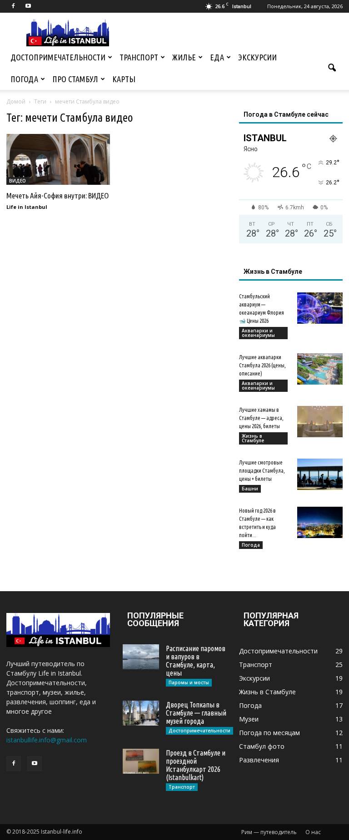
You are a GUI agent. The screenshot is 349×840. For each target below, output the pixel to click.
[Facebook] (13, 6)
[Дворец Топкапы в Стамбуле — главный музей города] (141, 713)
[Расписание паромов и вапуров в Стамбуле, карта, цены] (141, 656)
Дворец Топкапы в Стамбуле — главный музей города (196, 713)
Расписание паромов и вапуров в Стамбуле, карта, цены (195, 660)
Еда (217, 57)
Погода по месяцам (269, 732)
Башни (250, 488)
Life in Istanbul (26, 206)
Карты (123, 79)
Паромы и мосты (189, 682)
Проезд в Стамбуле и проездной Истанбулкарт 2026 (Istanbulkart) (195, 765)
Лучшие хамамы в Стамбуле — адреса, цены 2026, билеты (261, 418)
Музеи (249, 719)
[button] (332, 68)
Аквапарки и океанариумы (258, 332)
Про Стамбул (75, 79)
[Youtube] (28, 6)
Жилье (184, 57)
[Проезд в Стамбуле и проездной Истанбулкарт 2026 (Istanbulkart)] (141, 761)
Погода (24, 79)
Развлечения (259, 760)
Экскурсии (257, 57)
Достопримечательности (57, 57)
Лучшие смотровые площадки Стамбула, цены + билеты (262, 471)
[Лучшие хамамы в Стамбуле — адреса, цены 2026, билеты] (320, 421)
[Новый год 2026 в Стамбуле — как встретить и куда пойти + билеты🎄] (320, 522)
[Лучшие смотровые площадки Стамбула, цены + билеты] (320, 474)
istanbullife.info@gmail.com (46, 740)
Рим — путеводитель (269, 832)
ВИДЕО (17, 181)
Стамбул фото (261, 746)
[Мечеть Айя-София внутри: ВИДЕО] (58, 159)
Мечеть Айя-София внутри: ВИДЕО (57, 195)
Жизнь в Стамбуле (253, 438)
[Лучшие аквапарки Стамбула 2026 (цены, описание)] (320, 369)
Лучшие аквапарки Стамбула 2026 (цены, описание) (262, 365)
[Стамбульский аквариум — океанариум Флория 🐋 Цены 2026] (320, 308)
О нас (313, 832)
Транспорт (139, 57)
